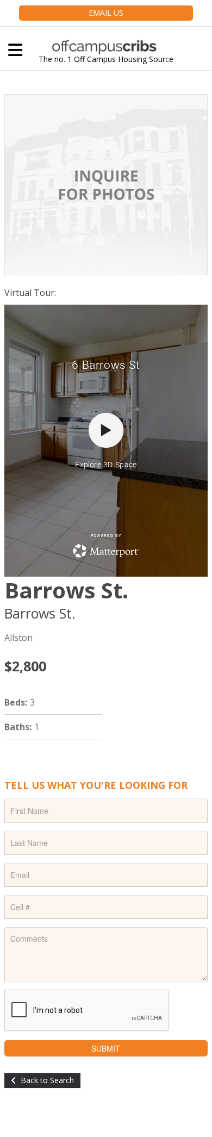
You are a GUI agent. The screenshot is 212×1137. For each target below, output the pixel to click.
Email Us (106, 13)
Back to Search (47, 1080)
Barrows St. (66, 590)
